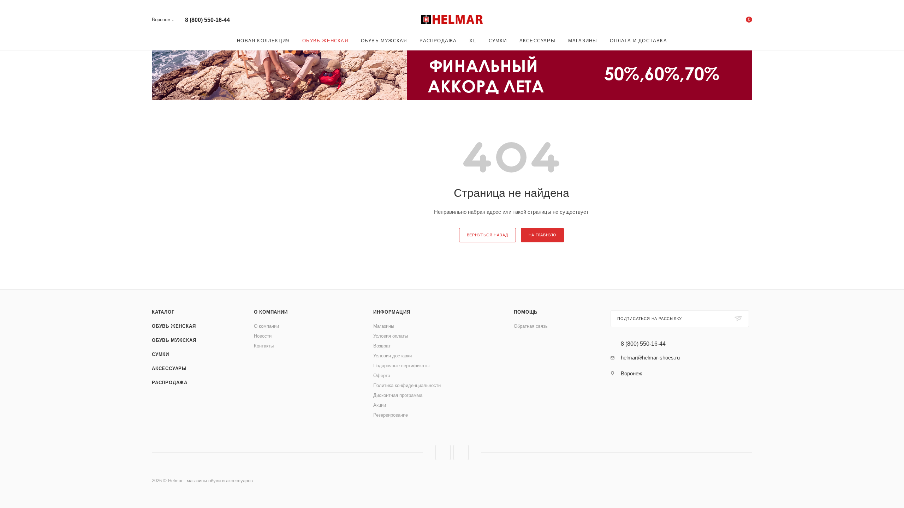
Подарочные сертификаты (401, 365)
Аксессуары (169, 368)
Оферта (381, 375)
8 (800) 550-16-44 (207, 20)
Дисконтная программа (397, 395)
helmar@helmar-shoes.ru (650, 358)
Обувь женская (174, 326)
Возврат (382, 346)
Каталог (163, 312)
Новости (263, 336)
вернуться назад (487, 235)
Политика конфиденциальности (407, 385)
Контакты (264, 346)
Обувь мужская (174, 340)
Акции (379, 405)
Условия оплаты (390, 336)
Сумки (160, 354)
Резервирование (390, 415)
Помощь (525, 312)
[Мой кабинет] (720, 21)
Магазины (383, 326)
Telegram (461, 452)
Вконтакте (443, 452)
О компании (271, 312)
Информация (391, 312)
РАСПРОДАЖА (170, 382)
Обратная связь (531, 326)
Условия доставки (392, 355)
